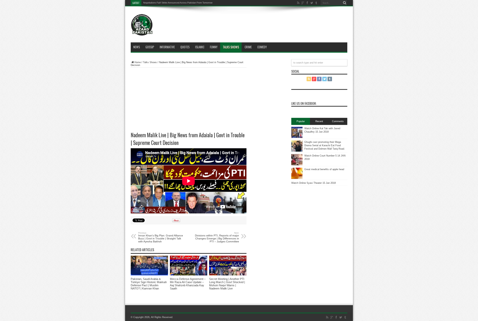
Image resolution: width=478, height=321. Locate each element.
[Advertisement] (250, 19)
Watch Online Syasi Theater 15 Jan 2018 (313, 183)
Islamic (199, 47)
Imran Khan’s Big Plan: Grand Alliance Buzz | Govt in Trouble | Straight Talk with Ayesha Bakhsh (160, 237)
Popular (301, 121)
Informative (167, 47)
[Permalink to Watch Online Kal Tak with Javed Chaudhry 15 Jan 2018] (296, 137)
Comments (338, 121)
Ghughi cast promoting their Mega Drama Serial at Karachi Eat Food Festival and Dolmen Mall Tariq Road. (324, 145)
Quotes (185, 47)
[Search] (344, 3)
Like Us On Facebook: (303, 103)
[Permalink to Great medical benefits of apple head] (296, 178)
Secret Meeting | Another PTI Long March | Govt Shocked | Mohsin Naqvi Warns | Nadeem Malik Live (227, 283)
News (136, 47)
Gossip (149, 47)
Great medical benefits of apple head (324, 169)
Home (137, 62)
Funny (214, 47)
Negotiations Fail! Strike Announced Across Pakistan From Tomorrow (177, 2)
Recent (319, 121)
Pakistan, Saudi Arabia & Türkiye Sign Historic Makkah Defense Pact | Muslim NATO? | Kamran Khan (149, 283)
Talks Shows (231, 47)
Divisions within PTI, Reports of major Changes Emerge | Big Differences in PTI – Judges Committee (217, 237)
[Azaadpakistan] (142, 33)
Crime (248, 47)
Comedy (262, 47)
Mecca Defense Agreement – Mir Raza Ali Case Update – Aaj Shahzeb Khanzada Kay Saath (188, 283)
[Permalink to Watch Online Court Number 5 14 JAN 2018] (296, 164)
